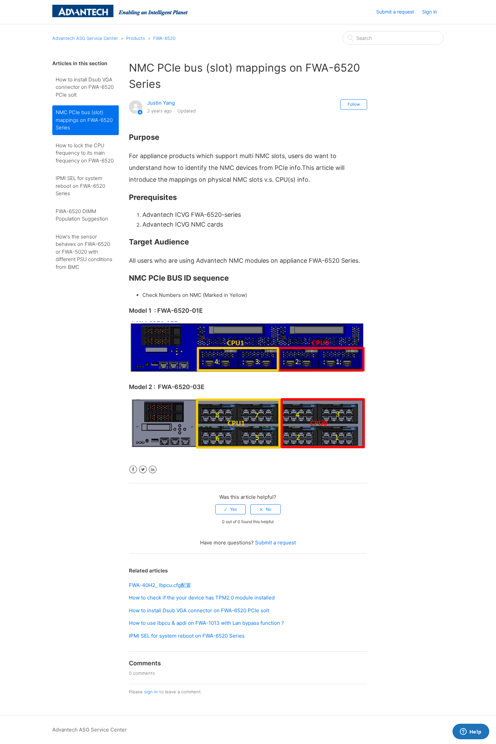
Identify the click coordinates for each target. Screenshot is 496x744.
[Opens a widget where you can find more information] (470, 732)
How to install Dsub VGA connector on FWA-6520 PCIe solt (85, 87)
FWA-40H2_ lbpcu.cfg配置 (160, 585)
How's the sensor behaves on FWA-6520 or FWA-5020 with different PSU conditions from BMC (84, 251)
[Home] (120, 15)
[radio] (230, 509)
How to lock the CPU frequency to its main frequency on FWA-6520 (85, 153)
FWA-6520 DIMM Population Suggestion (82, 215)
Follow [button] (354, 104)
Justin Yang (161, 103)
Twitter (143, 469)
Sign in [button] (429, 12)
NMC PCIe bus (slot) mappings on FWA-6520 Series (84, 120)
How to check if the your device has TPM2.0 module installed (202, 597)
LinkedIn (152, 469)
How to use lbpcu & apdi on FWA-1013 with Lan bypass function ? (206, 623)
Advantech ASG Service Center (85, 38)
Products (135, 38)
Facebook (133, 469)
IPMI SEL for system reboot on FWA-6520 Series (80, 186)
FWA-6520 (164, 38)
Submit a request (395, 12)
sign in (151, 691)
